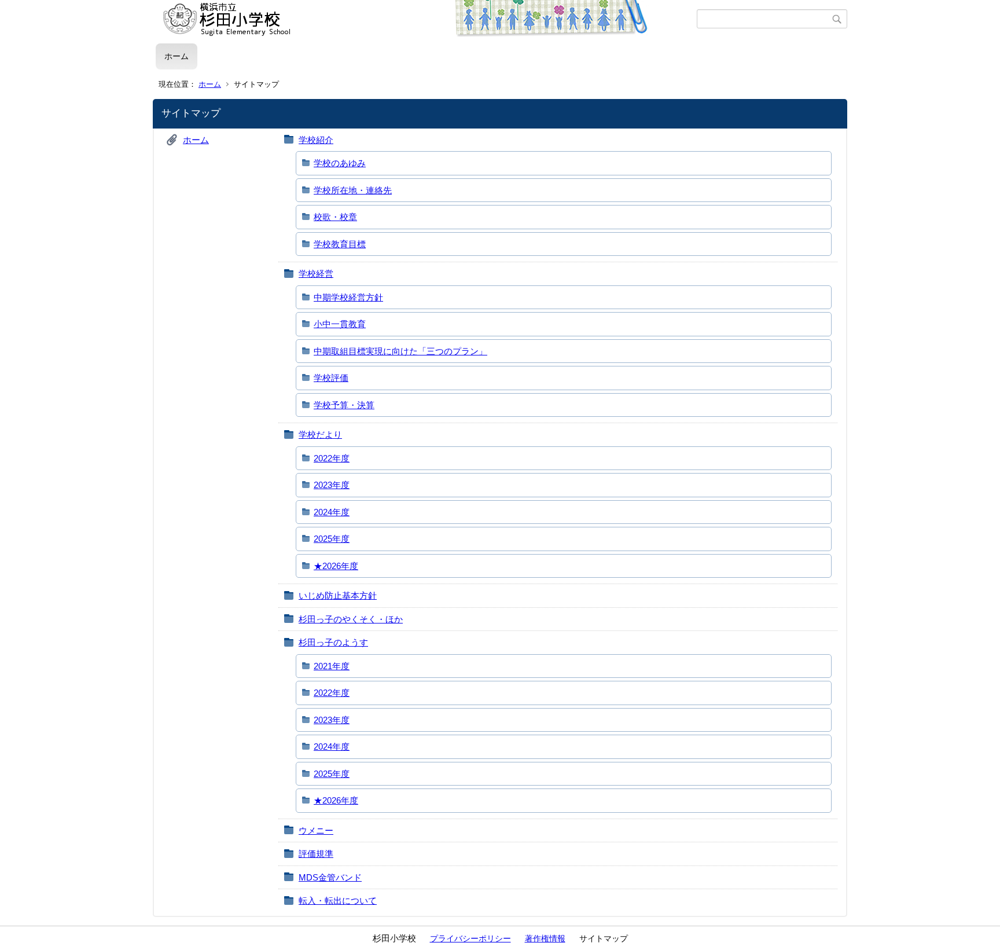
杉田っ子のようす (333, 642)
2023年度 (332, 485)
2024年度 (332, 512)
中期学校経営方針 (348, 297)
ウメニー (316, 830)
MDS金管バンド (330, 877)
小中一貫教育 (340, 324)
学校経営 (316, 273)
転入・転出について (338, 900)
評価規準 (316, 854)
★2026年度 (336, 566)
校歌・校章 (335, 217)
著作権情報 (545, 938)
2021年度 (332, 666)
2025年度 (332, 539)
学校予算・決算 (344, 405)
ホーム (176, 56)
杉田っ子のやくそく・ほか (351, 619)
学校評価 (331, 378)
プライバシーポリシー (470, 938)
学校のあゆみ (340, 163)
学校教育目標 (340, 244)
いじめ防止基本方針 (338, 595)
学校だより (320, 434)
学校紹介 (316, 140)
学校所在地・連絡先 (353, 190)
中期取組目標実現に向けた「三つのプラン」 (400, 351)
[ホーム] (426, 19)
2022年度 (332, 458)
